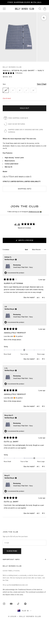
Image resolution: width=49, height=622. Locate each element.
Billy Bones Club (12, 67)
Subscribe (12, 551)
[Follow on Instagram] (4, 603)
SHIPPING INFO (24, 189)
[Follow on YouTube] (11, 603)
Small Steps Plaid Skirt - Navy (23, 267)
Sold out (24, 108)
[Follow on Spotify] (25, 603)
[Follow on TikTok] (18, 603)
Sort (26, 249)
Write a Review (30, 241)
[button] (24, 73)
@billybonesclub (34, 211)
